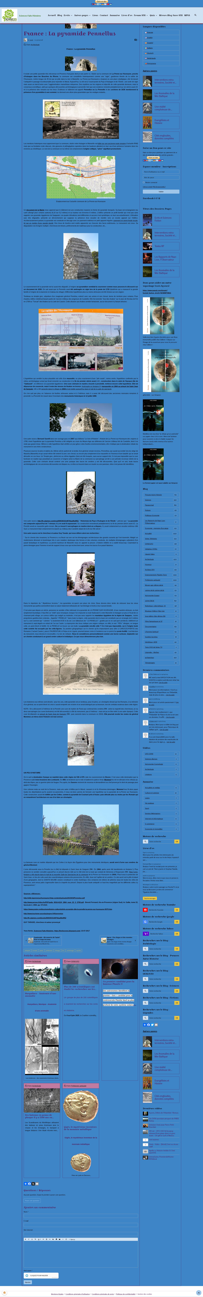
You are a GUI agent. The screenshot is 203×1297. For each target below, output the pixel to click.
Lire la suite (163, 682)
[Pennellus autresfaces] (81, 829)
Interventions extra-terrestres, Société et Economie (165, 81)
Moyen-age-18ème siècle (160, 585)
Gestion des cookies (145, 1294)
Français (150, 32)
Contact (104, 15)
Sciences (160, 500)
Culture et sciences (160, 793)
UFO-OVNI (160, 754)
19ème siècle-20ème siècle (160, 590)
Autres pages (81, 15)
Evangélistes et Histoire (162, 121)
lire (63, 950)
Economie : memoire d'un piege (160, 528)
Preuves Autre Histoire (160, 495)
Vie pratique (160, 803)
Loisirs (160, 798)
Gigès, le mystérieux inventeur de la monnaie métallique (80, 1128)
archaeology (160, 657)
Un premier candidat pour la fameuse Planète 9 (118, 982)
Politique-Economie (160, 515)
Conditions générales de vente (103, 1294)
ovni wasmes (154, 1139)
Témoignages (160, 663)
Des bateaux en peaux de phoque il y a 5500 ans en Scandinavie (38, 1116)
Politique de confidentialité (125, 1294)
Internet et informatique (160, 819)
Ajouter (28, 1282)
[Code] (63, 1239)
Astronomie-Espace (160, 595)
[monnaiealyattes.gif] (81, 1162)
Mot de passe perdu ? (159, 187)
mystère (78, 950)
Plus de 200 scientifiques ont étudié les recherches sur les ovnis (79, 988)
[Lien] (49, 1239)
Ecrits (67, 15)
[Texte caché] (53, 1239)
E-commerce (160, 824)
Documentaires (160, 626)
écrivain (34, 950)
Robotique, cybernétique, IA (160, 606)
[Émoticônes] (66, 1239)
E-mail (26, 1221)
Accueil (52, 15)
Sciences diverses (160, 759)
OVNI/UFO (75, 961)
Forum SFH (140, 15)
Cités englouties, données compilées (164, 137)
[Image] (56, 1239)
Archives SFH (160, 570)
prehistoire (49, 950)
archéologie (70, 950)
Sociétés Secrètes (160, 637)
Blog (59, 15)
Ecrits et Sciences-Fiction (163, 219)
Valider (161, 192)
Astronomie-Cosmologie (160, 764)
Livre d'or (126, 15)
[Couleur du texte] (39, 1239)
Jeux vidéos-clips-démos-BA (160, 616)
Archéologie (35, 45)
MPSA (187, 15)
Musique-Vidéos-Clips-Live (160, 611)
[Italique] (28, 1239)
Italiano (150, 48)
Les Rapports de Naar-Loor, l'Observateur (166, 258)
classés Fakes (160, 554)
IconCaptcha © (55, 1277)
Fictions (160, 510)
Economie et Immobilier (160, 829)
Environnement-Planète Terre (160, 575)
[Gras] (25, 1239)
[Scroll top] (198, 1292)
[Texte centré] (46, 1239)
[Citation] (43, 1239)
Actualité (160, 533)
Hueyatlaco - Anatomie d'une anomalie (40, 994)
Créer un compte (147, 187)
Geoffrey (152, 686)
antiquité (27, 950)
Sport (160, 808)
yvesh (31, 40)
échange (57, 950)
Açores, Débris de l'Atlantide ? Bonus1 (163, 1113)
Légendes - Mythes (160, 652)
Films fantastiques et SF (160, 621)
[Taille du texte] (35, 1239)
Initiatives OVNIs (160, 549)
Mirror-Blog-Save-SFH (171, 15)
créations (160, 774)
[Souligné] (32, 1239)
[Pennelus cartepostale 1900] (81, 669)
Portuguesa (151, 63)
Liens (95, 15)
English (149, 38)
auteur (41, 950)
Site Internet (28, 1230)
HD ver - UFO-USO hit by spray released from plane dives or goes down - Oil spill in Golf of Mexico (162, 1133)
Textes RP (159, 246)
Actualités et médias (160, 788)
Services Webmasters (160, 813)
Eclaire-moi (153, 721)
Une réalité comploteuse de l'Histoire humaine (164, 108)
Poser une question (32, 1201)
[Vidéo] (59, 1239)
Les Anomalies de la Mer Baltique (164, 94)
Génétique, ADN (160, 642)
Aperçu (72, 1239)
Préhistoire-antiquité (78, 1086)
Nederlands (151, 58)
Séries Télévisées (160, 539)
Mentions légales (57, 1294)
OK (177, 841)
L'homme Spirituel (160, 632)
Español (150, 43)
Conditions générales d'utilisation (78, 1294)
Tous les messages (150, 898)
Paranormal (160, 505)
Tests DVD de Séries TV (160, 647)
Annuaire (115, 15)
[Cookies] (4, 1292)
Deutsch (150, 53)
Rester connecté (151, 182)
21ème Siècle (160, 601)
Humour (160, 564)
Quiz (152, 15)
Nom (25, 1212)
